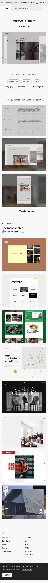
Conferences (6, 551)
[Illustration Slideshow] (24, 362)
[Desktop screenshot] (24, 154)
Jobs (26, 541)
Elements (5, 544)
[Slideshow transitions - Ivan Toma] (24, 397)
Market (27, 544)
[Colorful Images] (24, 326)
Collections (6, 541)
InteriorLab (24, 27)
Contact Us (29, 555)
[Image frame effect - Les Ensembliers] (24, 431)
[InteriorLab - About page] (24, 120)
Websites (5, 537)
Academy (28, 537)
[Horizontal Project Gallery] (24, 502)
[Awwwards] (7, 8)
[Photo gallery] (24, 254)
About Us (28, 551)
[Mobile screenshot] (24, 190)
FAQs (27, 548)
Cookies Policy (27, 569)
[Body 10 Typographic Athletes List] (24, 466)
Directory (5, 548)
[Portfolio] (24, 290)
